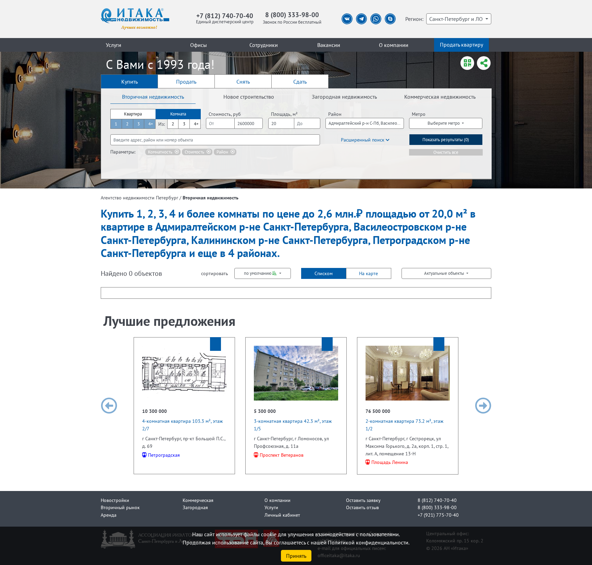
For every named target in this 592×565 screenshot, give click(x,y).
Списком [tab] (323, 273)
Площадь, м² (284, 114)
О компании (393, 44)
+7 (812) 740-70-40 (224, 15)
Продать (186, 81)
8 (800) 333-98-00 (292, 14)
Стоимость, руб (225, 114)
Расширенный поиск (363, 139)
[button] (109, 406)
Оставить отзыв (362, 507)
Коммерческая (198, 500)
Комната (178, 114)
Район (335, 114)
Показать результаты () (445, 140)
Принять (296, 555)
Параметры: (122, 151)
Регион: (414, 18)
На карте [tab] (368, 273)
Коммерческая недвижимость (440, 96)
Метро (419, 114)
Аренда (108, 515)
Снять (243, 81)
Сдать (300, 81)
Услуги (113, 44)
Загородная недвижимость (344, 96)
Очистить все (445, 152)
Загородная (195, 507)
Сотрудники (263, 44)
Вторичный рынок (120, 507)
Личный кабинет (282, 515)
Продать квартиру (461, 44)
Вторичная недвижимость (153, 96)
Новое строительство (248, 96)
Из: (161, 124)
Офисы (198, 44)
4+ (150, 124)
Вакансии (328, 44)
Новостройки (115, 500)
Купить (129, 81)
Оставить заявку (363, 500)
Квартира (133, 114)
